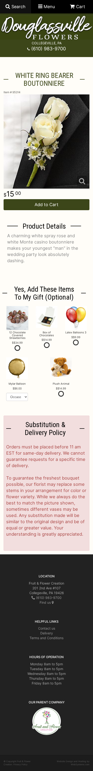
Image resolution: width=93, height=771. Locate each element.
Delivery (46, 633)
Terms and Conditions (46, 638)
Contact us (46, 628)
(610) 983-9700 (48, 49)
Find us (46, 602)
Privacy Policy (20, 764)
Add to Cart (46, 204)
